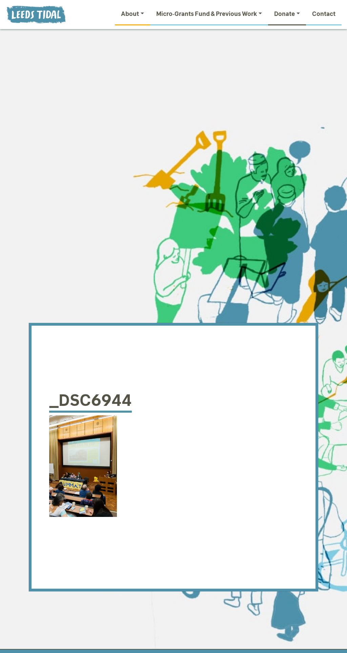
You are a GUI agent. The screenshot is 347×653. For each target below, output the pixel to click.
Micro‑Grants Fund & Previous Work (206, 13)
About (130, 13)
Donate (284, 13)
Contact (323, 13)
